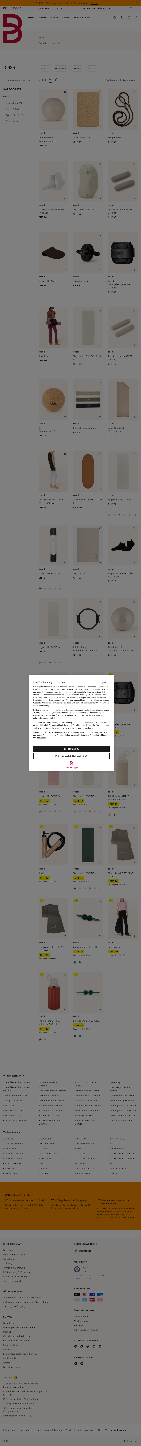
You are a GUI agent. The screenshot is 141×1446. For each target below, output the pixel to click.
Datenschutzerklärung (98, 735)
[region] (71, 723)
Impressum (41, 738)
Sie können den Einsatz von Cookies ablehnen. (72, 728)
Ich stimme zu (71, 749)
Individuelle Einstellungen (71, 756)
